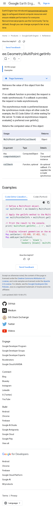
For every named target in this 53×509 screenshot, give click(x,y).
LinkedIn (6, 390)
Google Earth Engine (30, 36)
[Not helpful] (24, 41)
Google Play (7, 439)
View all (5, 443)
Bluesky (5, 381)
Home (4, 36)
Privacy (14, 496)
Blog (4, 377)
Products (14, 36)
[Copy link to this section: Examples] (19, 188)
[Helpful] (20, 41)
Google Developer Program (14, 346)
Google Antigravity (10, 430)
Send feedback (13, 47)
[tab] (16, 196)
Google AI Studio (9, 425)
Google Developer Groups (13, 351)
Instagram (6, 386)
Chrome (5, 416)
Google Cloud (8, 434)
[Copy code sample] (48, 202)
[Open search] (39, 3)
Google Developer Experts (13, 355)
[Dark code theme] (44, 202)
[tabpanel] (26, 224)
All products (7, 484)
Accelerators (8, 360)
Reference (46, 36)
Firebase (6, 421)
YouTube (6, 399)
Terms (5, 496)
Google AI (6, 479)
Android (5, 411)
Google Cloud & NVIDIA (12, 364)
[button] (26, 78)
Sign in (46, 3)
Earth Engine (27, 3)
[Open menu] (4, 3)
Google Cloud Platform (12, 475)
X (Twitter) (7, 395)
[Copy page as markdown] (14, 58)
